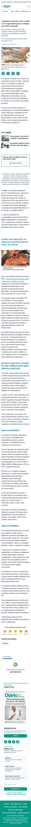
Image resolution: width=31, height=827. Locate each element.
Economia (5, 643)
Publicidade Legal (16, 804)
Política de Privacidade (19, 794)
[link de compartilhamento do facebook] (8, 73)
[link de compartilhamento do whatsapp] (3, 73)
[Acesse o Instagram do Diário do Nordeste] (5, 741)
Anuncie (6, 804)
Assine (25, 804)
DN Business (24, 11)
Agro (12, 11)
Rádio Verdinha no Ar (7, 2)
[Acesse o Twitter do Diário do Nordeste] (13, 741)
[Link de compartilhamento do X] (13, 73)
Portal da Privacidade (9, 813)
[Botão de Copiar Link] (18, 73)
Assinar (15, 736)
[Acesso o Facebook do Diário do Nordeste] (9, 741)
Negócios (5, 11)
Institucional (23, 807)
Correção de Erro (23, 813)
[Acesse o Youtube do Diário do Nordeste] (17, 741)
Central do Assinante (10, 807)
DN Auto (17, 11)
